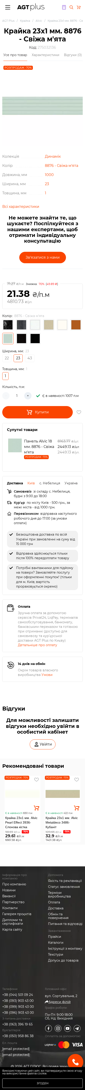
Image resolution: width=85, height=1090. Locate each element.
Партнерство (13, 902)
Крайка (25, 20)
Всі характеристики (20, 206)
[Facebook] (48, 1028)
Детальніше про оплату (37, 645)
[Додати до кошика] (36, 808)
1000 (49, 175)
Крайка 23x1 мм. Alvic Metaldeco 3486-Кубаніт (62, 822)
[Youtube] (67, 1028)
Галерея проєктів (17, 914)
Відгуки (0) (73, 55)
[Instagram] (58, 1028)
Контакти (10, 908)
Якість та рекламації (65, 881)
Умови (47, 675)
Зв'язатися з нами (43, 257)
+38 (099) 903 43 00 (18, 1007)
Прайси (54, 936)
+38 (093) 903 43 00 (18, 1001)
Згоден (43, 1083)
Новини (9, 890)
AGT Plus (8, 20)
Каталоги (55, 942)
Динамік (53, 156)
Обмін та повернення (58, 916)
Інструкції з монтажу (65, 948)
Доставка (55, 908)
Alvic (39, 20)
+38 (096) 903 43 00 (18, 1012)
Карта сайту (12, 929)
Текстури (55, 954)
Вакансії (9, 896)
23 (47, 184)
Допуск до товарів (63, 960)
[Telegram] (77, 1028)
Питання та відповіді (65, 924)
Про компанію (14, 884)
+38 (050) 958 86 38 (18, 1036)
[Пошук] (71, 7)
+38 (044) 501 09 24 (17, 995)
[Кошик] (78, 7)
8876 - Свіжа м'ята (61, 165)
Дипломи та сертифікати (12, 921)
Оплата (54, 902)
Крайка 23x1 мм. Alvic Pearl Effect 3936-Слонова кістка (21, 822)
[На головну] (30, 7)
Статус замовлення (64, 887)
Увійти (46, 744)
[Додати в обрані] (36, 780)
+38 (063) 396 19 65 (17, 1024)
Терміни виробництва (59, 894)
